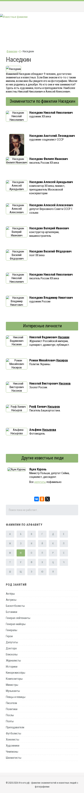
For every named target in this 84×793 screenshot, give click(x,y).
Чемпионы (12, 751)
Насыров (53, 406)
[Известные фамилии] (14, 17)
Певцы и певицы (15, 697)
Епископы (12, 654)
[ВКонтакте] (36, 499)
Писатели (11, 703)
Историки (11, 666)
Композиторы (14, 678)
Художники (12, 745)
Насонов (65, 383)
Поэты (10, 721)
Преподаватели (15, 727)
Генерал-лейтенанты (18, 618)
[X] (47, 499)
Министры (12, 685)
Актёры (10, 593)
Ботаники (11, 612)
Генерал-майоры (16, 624)
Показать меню (75, 6)
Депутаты (12, 642)
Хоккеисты (12, 739)
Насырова (49, 430)
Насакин (63, 337)
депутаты (40, 482)
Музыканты (13, 691)
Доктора (11, 648)
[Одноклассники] (42, 499)
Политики (11, 709)
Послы (10, 715)
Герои (9, 636)
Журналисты (13, 660)
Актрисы (11, 600)
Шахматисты (13, 757)
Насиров (62, 360)
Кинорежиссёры (15, 672)
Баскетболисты (15, 606)
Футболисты (13, 733)
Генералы (11, 630)
